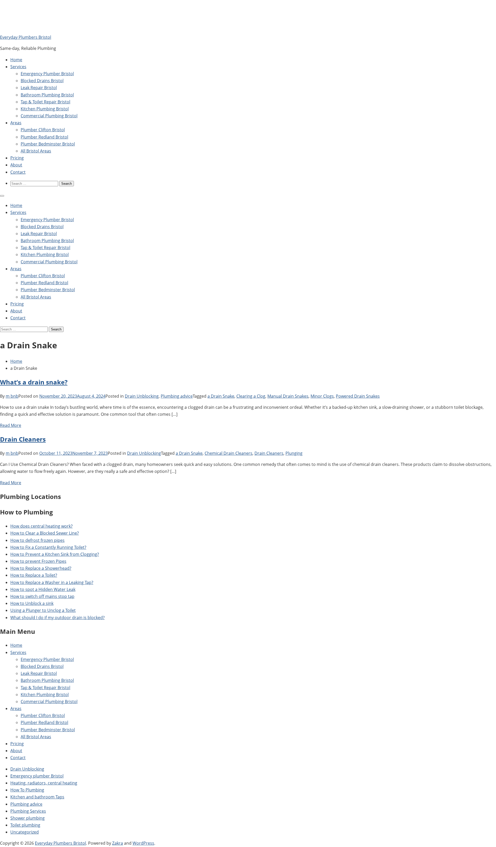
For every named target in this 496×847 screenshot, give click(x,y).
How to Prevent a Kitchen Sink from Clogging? (54, 554)
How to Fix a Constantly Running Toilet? (48, 547)
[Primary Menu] (2, 196)
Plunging (294, 453)
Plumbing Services (28, 811)
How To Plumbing (27, 790)
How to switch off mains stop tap (42, 596)
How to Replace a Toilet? (33, 575)
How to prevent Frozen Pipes (38, 561)
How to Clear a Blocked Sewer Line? (44, 533)
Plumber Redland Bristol (44, 137)
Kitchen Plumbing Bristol (45, 109)
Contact (18, 172)
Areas (15, 123)
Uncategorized (24, 832)
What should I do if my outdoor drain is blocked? (57, 617)
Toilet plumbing (25, 825)
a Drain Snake (220, 396)
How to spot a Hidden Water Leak (42, 589)
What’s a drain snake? (33, 382)
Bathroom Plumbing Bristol (47, 95)
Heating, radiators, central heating (43, 783)
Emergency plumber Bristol (37, 776)
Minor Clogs (322, 396)
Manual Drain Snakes (287, 396)
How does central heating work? (41, 526)
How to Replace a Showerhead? (40, 568)
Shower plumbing (27, 818)
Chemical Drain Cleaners (228, 453)
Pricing (17, 158)
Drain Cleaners (23, 439)
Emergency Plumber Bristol (47, 73)
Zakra (117, 843)
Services (18, 67)
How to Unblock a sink (31, 603)
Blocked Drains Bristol (42, 80)
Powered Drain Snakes (358, 396)
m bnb (12, 396)
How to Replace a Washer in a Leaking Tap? (51, 582)
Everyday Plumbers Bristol (25, 37)
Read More (10, 425)
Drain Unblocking (142, 396)
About (16, 165)
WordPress (143, 843)
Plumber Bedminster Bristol (48, 144)
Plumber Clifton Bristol (43, 130)
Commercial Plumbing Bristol (49, 116)
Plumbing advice (177, 396)
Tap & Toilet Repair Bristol (45, 102)
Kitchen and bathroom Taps (37, 797)
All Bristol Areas (36, 151)
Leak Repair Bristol (39, 87)
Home (16, 60)
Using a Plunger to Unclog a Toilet (43, 610)
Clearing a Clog (250, 396)
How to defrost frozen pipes (37, 540)
